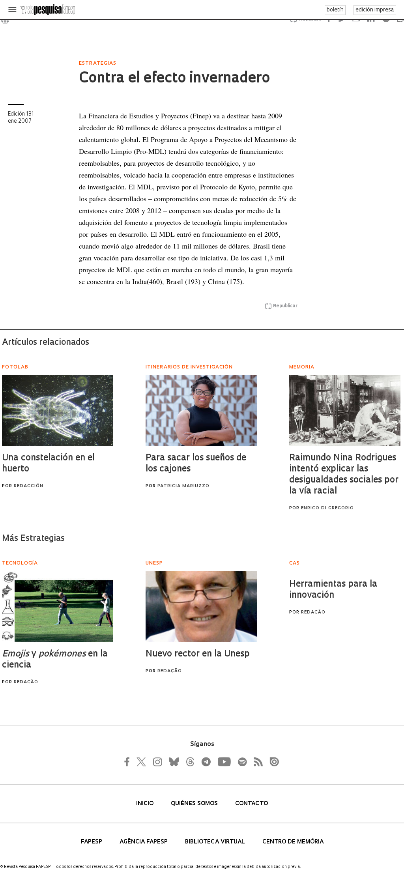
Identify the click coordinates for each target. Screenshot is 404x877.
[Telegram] (205, 761)
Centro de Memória (293, 842)
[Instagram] (157, 761)
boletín (335, 10)
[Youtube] (224, 761)
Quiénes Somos (195, 804)
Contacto (251, 804)
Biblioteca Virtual (216, 842)
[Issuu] (272, 761)
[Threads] (190, 761)
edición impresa (374, 10)
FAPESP (92, 842)
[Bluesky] (173, 761)
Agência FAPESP (144, 842)
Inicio (145, 804)
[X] (142, 761)
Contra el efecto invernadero (174, 79)
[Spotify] (242, 761)
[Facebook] (129, 761)
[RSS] (256, 761)
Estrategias (97, 63)
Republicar (285, 306)
